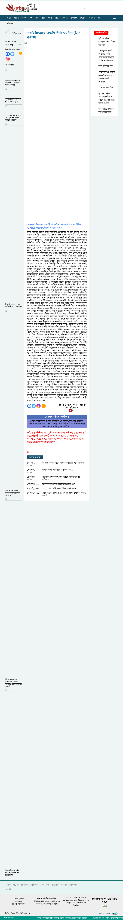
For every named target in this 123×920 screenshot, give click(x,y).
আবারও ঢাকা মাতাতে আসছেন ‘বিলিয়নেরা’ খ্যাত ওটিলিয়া (63, 463)
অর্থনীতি (65, 17)
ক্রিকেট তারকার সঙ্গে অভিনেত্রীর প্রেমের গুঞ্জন (58, 484)
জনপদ (24, 17)
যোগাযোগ (73, 885)
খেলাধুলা (74, 17)
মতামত (92, 17)
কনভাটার (8, 889)
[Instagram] (8, 59)
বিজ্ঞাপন (34, 885)
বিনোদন (83, 17)
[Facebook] (8, 54)
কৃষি (43, 17)
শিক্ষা (37, 17)
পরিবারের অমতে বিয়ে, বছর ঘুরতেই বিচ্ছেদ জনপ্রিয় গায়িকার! (61, 478)
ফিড (47, 885)
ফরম (42, 885)
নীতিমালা (55, 885)
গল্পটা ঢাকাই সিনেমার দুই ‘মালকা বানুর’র (57, 470)
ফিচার (57, 17)
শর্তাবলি (64, 885)
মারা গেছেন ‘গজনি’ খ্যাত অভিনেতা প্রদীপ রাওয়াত (60, 488)
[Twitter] (12, 54)
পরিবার (16, 885)
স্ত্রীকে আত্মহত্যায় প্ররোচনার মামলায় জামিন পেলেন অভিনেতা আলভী (64, 494)
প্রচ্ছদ (9, 17)
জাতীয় (16, 17)
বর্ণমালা (8, 885)
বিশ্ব (30, 17)
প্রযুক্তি (50, 17)
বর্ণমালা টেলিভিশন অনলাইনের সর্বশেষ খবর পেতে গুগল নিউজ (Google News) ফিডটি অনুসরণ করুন (54, 226)
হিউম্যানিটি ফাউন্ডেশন (23, 913)
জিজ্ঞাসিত (25, 885)
